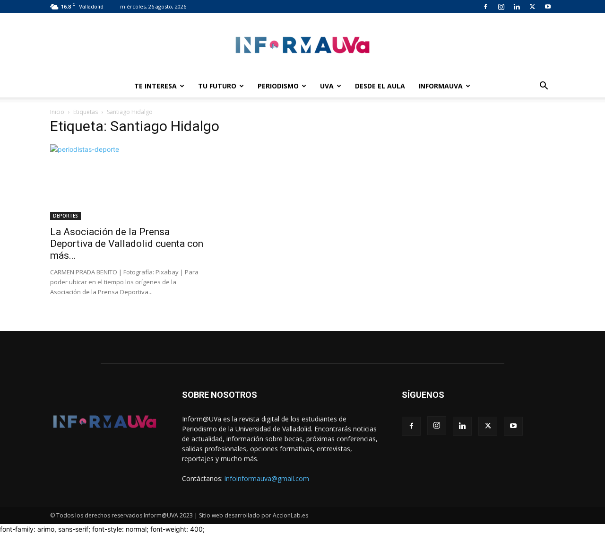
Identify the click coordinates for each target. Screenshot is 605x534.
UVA (327, 85)
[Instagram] (501, 6)
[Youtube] (548, 6)
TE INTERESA (155, 85)
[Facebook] (485, 6)
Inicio (57, 112)
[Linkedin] (517, 6)
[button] (543, 86)
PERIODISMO (278, 85)
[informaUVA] (302, 45)
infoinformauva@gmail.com (267, 478)
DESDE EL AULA (380, 85)
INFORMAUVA (440, 85)
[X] (532, 6)
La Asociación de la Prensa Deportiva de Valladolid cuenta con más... (126, 243)
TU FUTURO (217, 85)
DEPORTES (65, 215)
